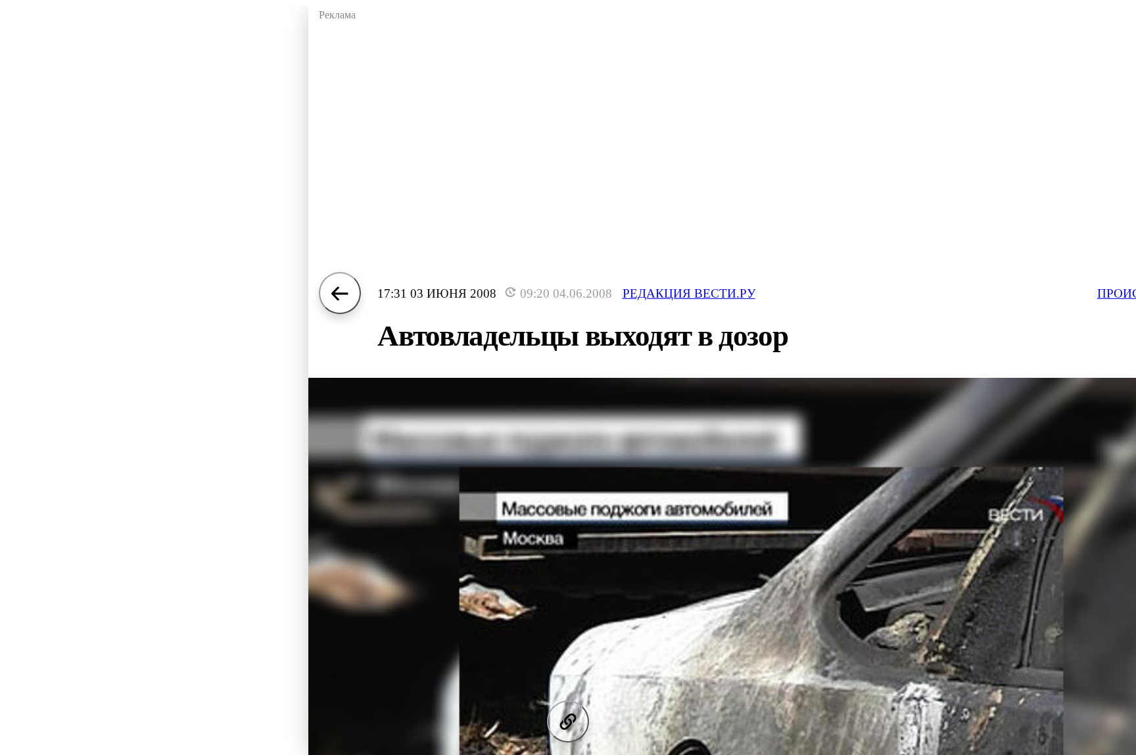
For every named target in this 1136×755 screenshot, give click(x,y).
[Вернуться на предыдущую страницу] (340, 293)
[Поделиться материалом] (568, 721)
